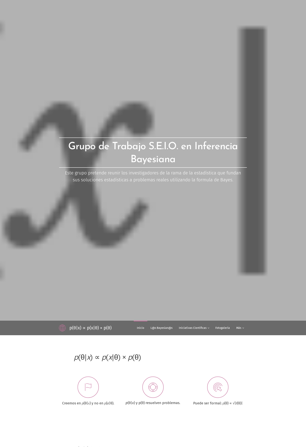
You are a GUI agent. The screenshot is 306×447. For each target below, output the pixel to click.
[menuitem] (140, 328)
